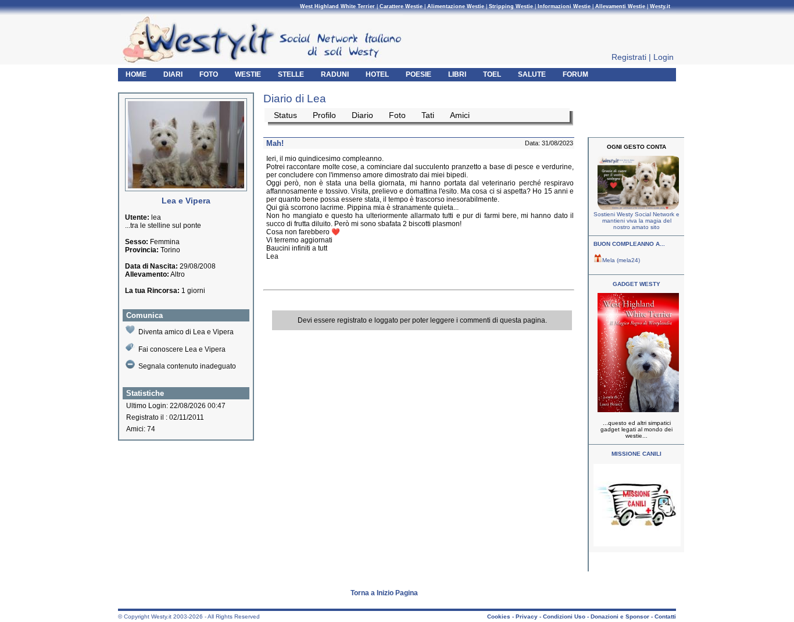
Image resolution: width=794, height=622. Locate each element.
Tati (427, 115)
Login (663, 57)
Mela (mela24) (621, 260)
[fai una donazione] (637, 208)
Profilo (324, 115)
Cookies (498, 616)
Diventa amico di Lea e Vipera (186, 332)
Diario (362, 115)
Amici (460, 115)
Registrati (628, 57)
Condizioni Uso (564, 616)
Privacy (527, 616)
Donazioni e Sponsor (620, 616)
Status (285, 115)
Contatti (665, 616)
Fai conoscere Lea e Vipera (182, 349)
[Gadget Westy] (637, 410)
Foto (397, 115)
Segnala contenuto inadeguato (187, 366)
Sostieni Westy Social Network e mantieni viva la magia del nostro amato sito (636, 220)
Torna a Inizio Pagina (384, 593)
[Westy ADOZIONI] (637, 544)
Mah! (275, 143)
